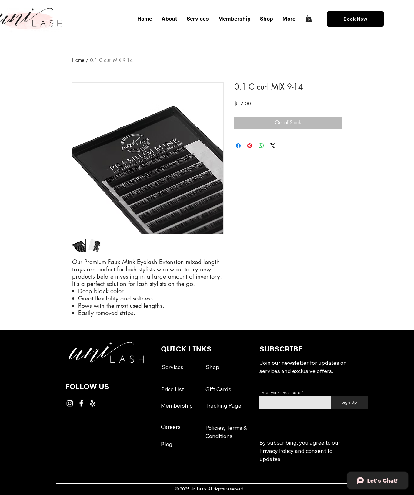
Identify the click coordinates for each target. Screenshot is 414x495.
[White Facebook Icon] (81, 403)
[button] (308, 18)
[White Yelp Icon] (92, 403)
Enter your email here (279, 392)
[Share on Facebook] (238, 145)
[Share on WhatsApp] (261, 145)
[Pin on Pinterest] (249, 145)
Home (78, 60)
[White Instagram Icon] (69, 403)
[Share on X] (272, 145)
